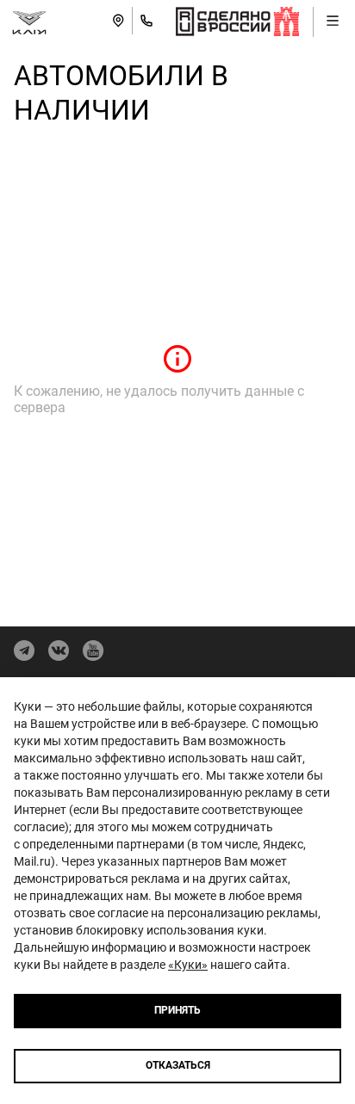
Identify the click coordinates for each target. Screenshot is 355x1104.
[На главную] (29, 20)
